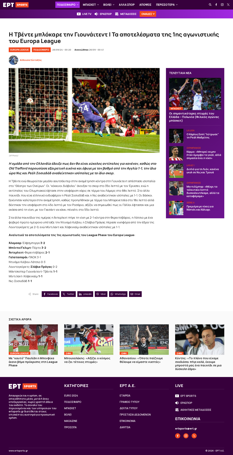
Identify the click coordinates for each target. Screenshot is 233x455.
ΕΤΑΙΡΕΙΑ (125, 395)
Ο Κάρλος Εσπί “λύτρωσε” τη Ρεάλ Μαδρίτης (203, 136)
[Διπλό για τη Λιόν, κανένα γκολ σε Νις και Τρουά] (176, 171)
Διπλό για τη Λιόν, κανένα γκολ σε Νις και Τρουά (203, 170)
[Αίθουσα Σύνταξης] (13, 60)
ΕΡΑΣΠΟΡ (106, 14)
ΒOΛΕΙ (107, 4)
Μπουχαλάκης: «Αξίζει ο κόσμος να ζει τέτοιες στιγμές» (87, 360)
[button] (77, 5)
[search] (210, 4)
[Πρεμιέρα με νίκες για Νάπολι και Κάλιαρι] (176, 208)
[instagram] (222, 4)
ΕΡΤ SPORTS (188, 396)
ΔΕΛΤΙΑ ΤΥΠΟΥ (129, 408)
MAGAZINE (70, 421)
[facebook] (216, 4)
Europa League (19, 49)
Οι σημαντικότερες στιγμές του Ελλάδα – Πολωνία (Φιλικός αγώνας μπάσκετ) (194, 116)
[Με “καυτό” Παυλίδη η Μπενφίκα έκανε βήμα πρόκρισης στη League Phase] (33, 339)
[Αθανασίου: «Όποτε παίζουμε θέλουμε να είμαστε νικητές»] (144, 339)
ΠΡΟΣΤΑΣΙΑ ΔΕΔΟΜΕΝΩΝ (135, 414)
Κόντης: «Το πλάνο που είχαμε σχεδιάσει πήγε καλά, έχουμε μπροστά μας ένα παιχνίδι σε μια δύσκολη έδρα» (198, 363)
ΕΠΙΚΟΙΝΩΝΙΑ (127, 421)
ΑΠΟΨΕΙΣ (145, 4)
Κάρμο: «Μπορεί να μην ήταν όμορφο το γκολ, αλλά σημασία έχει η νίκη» (204, 155)
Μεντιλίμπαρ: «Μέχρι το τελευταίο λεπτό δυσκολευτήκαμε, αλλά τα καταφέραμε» (203, 191)
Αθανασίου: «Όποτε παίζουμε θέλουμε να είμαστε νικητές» (141, 360)
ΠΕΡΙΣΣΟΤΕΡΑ (165, 4)
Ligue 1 (190, 165)
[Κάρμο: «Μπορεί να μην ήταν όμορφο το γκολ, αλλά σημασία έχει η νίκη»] (176, 153)
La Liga (190, 130)
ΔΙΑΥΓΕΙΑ (125, 427)
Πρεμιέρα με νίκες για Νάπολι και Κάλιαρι (200, 208)
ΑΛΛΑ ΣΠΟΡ (127, 4)
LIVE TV (86, 14)
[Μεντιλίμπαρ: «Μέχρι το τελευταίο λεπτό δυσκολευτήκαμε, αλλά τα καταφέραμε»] (176, 188)
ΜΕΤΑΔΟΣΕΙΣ (128, 14)
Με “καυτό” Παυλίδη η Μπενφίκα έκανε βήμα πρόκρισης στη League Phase (33, 361)
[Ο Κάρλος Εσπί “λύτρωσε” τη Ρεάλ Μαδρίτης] (176, 136)
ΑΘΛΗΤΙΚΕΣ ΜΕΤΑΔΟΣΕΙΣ (196, 410)
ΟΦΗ (68, 353)
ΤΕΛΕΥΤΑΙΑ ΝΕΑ (180, 73)
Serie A (190, 202)
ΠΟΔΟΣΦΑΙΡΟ (66, 4)
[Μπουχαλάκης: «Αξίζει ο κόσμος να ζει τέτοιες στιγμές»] (88, 339)
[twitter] (228, 4)
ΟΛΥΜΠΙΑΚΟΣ (194, 147)
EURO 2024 (71, 395)
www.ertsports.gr (18, 451)
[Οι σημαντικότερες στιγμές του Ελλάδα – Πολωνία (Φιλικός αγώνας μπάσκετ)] (195, 94)
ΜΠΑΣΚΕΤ (89, 4)
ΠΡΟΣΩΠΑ (70, 427)
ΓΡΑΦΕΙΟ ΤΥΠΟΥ (129, 402)
